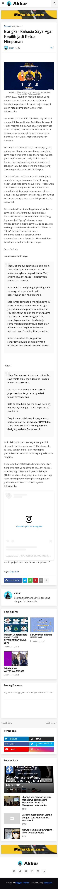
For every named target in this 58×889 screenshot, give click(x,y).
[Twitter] (25, 580)
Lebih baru (7, 723)
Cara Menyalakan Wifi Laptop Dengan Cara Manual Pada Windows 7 (37, 817)
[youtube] (26, 871)
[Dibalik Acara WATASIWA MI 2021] (16, 658)
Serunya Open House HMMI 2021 (41, 636)
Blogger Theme (22, 882)
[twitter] (20, 871)
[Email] (41, 580)
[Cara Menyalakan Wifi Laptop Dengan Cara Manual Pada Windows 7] (12, 818)
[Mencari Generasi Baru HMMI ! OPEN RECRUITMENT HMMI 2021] (16, 624)
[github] (38, 871)
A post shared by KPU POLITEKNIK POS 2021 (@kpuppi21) (31, 556)
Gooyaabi (48, 882)
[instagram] (32, 871)
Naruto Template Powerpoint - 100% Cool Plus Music (37, 831)
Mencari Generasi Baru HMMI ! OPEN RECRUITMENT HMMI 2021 (15, 639)
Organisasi (18, 26)
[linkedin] (44, 871)
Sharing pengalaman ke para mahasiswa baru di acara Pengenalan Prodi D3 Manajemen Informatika (36, 801)
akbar (17, 593)
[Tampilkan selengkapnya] (46, 580)
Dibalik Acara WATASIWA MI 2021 (14, 670)
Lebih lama (50, 723)
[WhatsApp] (30, 580)
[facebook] (14, 871)
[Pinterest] (35, 580)
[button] (3, 3)
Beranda (7, 26)
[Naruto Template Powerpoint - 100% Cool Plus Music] (12, 833)
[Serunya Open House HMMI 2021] (42, 624)
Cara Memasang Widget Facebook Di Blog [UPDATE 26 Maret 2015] (26, 781)
